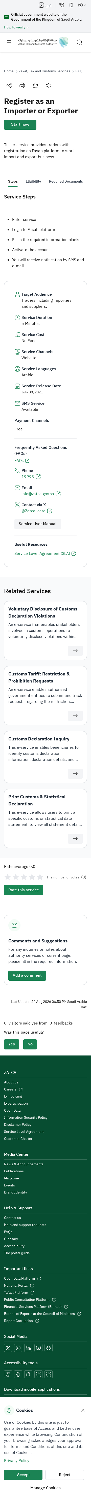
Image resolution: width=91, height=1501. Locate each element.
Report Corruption (18, 1320)
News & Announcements (23, 1164)
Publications (14, 1171)
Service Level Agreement (24, 1131)
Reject (65, 1475)
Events (9, 1185)
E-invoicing (13, 1096)
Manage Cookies (45, 1488)
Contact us (12, 1217)
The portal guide (17, 1253)
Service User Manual (38, 524)
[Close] (83, 1410)
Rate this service (23, 890)
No (30, 1044)
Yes (11, 1044)
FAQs (8, 1232)
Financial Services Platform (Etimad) (33, 1306)
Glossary (11, 1239)
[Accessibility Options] (82, 5)
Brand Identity (15, 1192)
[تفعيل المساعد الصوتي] (18, 1374)
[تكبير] (48, 1374)
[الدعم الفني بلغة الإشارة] (28, 1374)
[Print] (22, 85)
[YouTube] (38, 1348)
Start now (20, 124)
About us (11, 1082)
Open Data (12, 1110)
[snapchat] (48, 1348)
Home (9, 71)
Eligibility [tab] (33, 181)
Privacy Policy (16, 1461)
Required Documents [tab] (66, 181)
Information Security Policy (26, 1117)
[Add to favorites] (35, 85)
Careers (10, 1089)
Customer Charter (18, 1138)
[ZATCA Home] (43, 42)
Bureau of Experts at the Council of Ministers (39, 1313)
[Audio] (48, 85)
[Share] (9, 85)
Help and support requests (25, 1224)
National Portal (16, 1285)
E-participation (16, 1103)
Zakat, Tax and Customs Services (44, 71)
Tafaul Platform (16, 1292)
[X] (8, 1348)
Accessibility (14, 1246)
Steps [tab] (13, 181)
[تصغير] (38, 1374)
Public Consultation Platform (27, 1299)
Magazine (11, 1178)
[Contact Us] (62, 5)
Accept (23, 1475)
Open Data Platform (19, 1278)
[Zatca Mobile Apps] (71, 5)
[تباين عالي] (8, 1374)
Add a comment (27, 975)
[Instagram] (18, 1348)
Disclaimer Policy (17, 1124)
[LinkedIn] (28, 1348)
